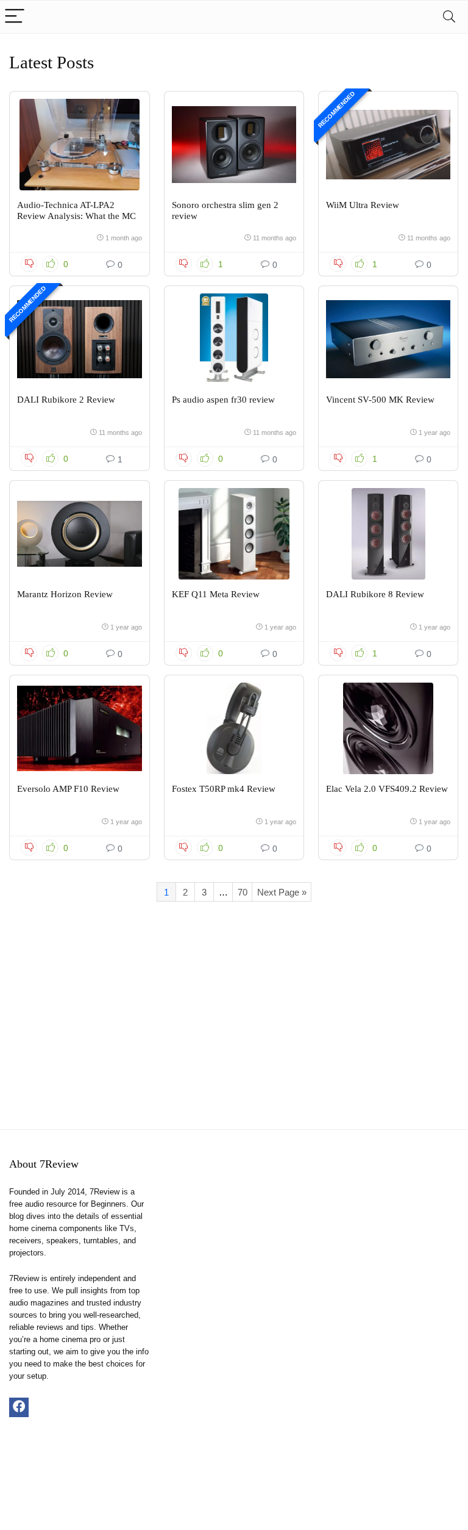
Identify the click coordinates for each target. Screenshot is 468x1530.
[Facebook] (19, 1407)
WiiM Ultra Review (362, 205)
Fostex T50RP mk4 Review (223, 789)
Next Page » (282, 892)
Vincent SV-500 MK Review (380, 399)
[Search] (449, 17)
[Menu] (14, 17)
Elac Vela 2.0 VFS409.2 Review (387, 789)
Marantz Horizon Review (65, 594)
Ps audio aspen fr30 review (223, 399)
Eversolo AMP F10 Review (68, 789)
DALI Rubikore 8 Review (375, 594)
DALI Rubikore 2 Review (66, 399)
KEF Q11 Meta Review (216, 594)
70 (242, 892)
